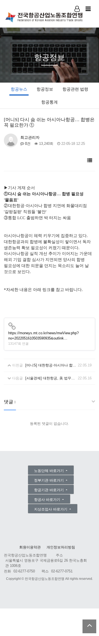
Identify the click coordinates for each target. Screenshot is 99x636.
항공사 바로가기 (47, 500)
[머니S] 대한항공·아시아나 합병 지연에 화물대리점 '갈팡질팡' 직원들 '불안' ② (50, 365)
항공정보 (45, 89)
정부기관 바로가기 (49, 480)
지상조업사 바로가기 (51, 509)
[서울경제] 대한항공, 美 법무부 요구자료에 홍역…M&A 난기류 (50, 378)
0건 (27, 144)
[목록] (89, 160)
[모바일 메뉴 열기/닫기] (88, 8)
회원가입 (77, 16)
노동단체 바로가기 (49, 471)
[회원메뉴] (77, 8)
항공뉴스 (19, 89)
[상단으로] (89, 626)
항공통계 (49, 102)
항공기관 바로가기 (49, 490)
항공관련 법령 (75, 89)
